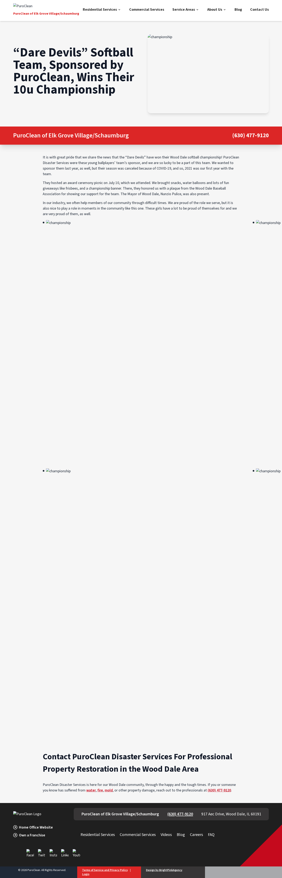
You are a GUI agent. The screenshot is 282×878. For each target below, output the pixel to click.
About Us (214, 9)
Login (85, 874)
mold (109, 790)
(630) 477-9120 (250, 135)
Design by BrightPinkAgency (164, 870)
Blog (238, 9)
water (91, 790)
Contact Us (259, 9)
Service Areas (183, 9)
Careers (196, 835)
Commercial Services (146, 9)
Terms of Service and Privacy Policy (105, 870)
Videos (166, 835)
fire (100, 790)
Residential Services (100, 9)
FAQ (211, 835)
